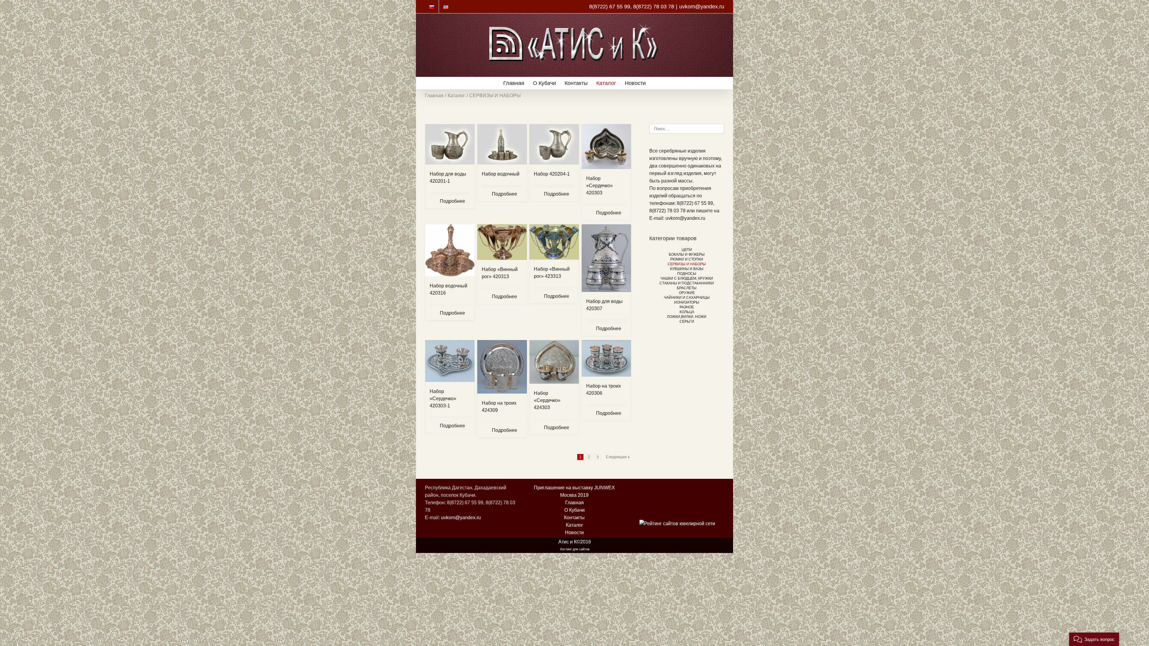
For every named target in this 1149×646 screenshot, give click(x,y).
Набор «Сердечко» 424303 (547, 400)
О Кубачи (574, 510)
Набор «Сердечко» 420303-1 (443, 398)
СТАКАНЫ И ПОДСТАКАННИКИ (686, 283)
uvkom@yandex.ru (701, 7)
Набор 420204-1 (552, 173)
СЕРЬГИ (687, 321)
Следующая (616, 457)
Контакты (574, 517)
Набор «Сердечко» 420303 (599, 185)
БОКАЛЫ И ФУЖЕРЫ (687, 254)
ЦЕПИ (687, 250)
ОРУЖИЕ (687, 293)
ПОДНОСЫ (686, 274)
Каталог (574, 525)
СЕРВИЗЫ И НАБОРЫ (687, 264)
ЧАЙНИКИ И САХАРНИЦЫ (687, 297)
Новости (574, 532)
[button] (1094, 639)
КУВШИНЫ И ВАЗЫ (686, 269)
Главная (574, 502)
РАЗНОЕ (687, 307)
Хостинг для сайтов (574, 549)
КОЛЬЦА (687, 312)
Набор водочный (500, 173)
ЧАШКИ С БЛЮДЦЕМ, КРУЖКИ (686, 278)
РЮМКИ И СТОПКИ (686, 259)
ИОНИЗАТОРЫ (686, 302)
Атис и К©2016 (574, 541)
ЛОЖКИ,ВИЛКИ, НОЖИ (686, 317)
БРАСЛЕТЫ (687, 288)
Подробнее (452, 201)
